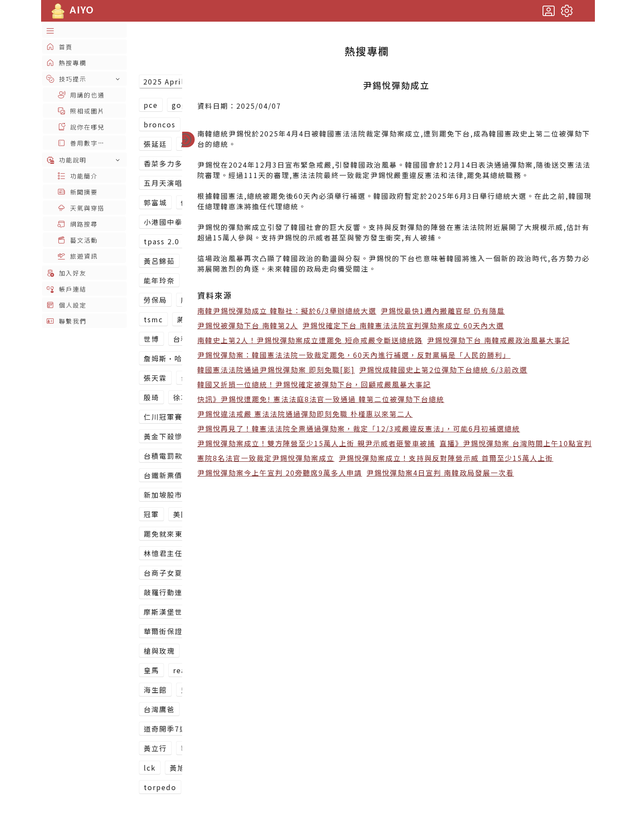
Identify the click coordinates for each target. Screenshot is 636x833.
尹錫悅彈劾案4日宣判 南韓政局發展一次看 (440, 472)
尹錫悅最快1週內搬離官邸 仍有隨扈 (443, 310)
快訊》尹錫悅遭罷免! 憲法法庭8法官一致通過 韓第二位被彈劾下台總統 (320, 399)
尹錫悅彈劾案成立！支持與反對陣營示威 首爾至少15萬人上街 (446, 458)
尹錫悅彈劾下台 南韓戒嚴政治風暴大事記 (498, 340)
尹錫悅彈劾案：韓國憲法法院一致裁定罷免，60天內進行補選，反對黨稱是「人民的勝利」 (354, 355)
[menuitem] (84, 30)
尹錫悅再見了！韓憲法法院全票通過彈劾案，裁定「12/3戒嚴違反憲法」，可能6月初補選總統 (358, 428)
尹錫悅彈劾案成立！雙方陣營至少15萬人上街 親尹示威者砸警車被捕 (316, 443)
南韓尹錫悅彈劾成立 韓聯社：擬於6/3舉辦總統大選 (286, 310)
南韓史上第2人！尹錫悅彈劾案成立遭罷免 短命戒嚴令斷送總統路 (310, 340)
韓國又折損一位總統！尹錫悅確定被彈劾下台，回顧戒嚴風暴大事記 (314, 384)
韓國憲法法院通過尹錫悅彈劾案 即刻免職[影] (276, 369)
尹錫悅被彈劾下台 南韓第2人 (247, 325)
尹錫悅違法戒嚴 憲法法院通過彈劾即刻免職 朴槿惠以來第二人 (305, 413)
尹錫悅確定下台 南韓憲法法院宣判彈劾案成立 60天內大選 (403, 325)
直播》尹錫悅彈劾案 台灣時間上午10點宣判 (516, 443)
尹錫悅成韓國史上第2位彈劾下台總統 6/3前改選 (443, 369)
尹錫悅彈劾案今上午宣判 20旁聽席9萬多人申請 (279, 472)
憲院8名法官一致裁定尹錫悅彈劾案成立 (265, 458)
